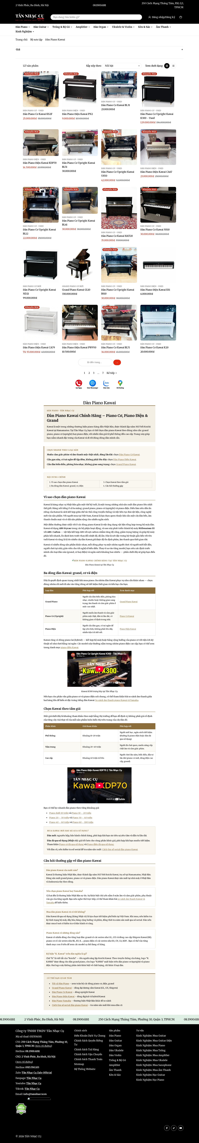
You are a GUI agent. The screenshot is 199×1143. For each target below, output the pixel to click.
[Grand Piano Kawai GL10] (80, 265)
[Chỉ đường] (120, 385)
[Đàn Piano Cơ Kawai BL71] (119, 323)
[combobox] (96, 17)
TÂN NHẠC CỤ (33, 1136)
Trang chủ (22, 39)
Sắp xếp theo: (94, 65)
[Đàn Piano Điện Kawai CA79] (41, 323)
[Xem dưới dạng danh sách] (173, 66)
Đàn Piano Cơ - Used (33, 110)
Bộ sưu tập (36, 39)
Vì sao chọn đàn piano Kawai (64, 482)
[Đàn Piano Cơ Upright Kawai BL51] (80, 142)
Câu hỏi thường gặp (114, 486)
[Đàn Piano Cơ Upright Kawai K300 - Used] (158, 89)
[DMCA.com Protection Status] (21, 1109)
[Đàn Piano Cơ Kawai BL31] (119, 84)
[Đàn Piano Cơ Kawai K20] (158, 323)
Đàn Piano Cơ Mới (32, 286)
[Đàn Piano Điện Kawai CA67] (158, 147)
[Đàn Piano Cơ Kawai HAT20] (119, 208)
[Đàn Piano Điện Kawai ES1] (158, 265)
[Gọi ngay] (79, 385)
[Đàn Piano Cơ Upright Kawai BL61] (80, 200)
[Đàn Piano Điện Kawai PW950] (80, 323)
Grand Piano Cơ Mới (72, 286)
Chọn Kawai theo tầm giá (116, 482)
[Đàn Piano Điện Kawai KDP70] (41, 142)
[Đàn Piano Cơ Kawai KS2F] (41, 89)
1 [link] (84, 373)
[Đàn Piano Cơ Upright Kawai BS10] (119, 265)
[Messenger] (92, 385)
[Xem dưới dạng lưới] (167, 66)
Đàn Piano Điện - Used (73, 110)
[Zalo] (106, 385)
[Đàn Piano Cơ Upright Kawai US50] (119, 147)
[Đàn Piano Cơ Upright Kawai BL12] (41, 205)
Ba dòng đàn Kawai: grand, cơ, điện (67, 486)
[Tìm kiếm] (138, 17)
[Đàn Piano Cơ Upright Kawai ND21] (41, 265)
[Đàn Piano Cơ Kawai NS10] (158, 205)
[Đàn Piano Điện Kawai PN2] (80, 89)
